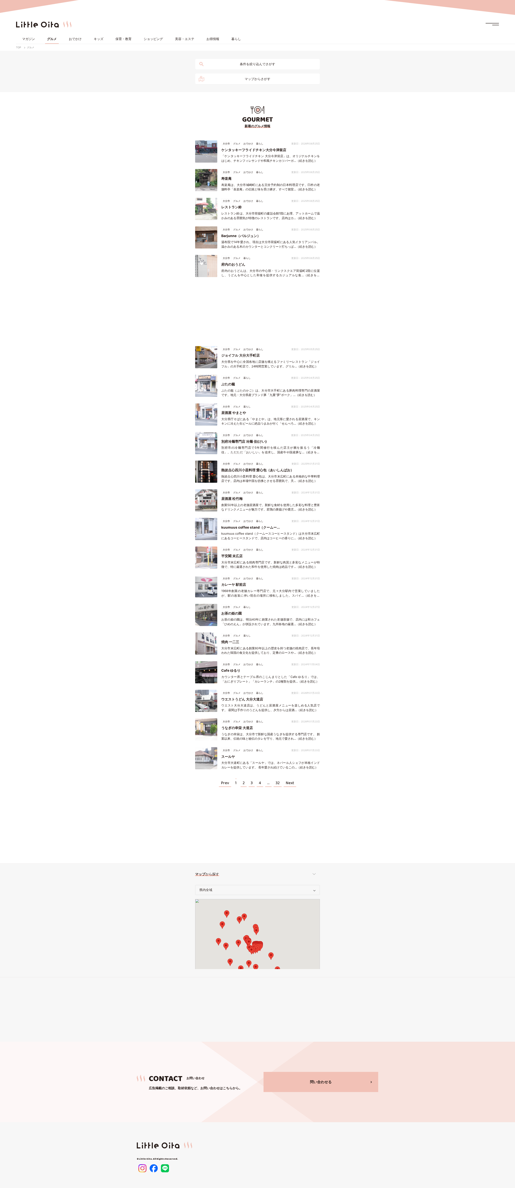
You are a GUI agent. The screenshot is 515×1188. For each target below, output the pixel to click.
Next (290, 783)
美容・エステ (184, 39)
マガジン (28, 39)
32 (278, 783)
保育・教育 (123, 39)
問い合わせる (321, 1082)
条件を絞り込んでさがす (257, 64)
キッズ (98, 39)
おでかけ (75, 39)
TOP (18, 47)
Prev (225, 783)
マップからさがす (257, 79)
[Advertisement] (257, 312)
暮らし (236, 39)
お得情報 (212, 39)
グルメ (52, 39)
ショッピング (153, 39)
